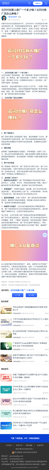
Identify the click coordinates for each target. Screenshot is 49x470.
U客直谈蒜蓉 (17, 313)
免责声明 (40, 445)
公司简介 (9, 445)
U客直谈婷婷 (17, 349)
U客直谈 (15, 267)
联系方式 (19, 445)
